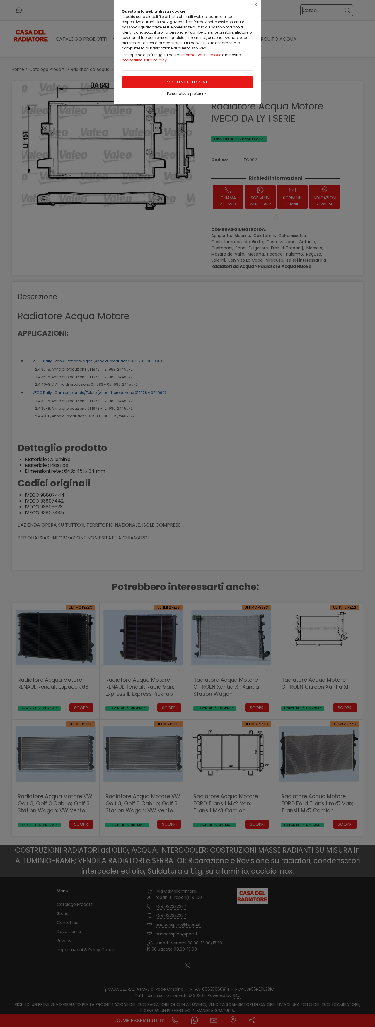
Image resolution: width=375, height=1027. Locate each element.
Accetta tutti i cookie (187, 82)
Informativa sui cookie (201, 54)
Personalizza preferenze (187, 93)
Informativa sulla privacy (144, 60)
